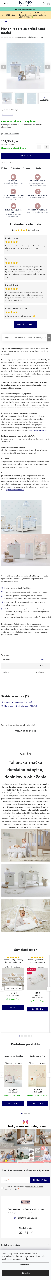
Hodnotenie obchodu (25, 224)
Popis (7, 337)
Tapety (42, 659)
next (49, 989)
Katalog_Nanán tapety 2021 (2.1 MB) (18, 702)
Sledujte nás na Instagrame (26, 1126)
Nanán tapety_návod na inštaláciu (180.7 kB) (21, 706)
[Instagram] (26, 1232)
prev (2, 989)
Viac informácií (7, 115)
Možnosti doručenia (12, 133)
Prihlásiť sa (40, 1180)
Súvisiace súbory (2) (35, 337)
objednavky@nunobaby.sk (38, 430)
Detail (13, 1007)
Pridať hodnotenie (25, 731)
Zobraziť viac (25, 324)
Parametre (19, 337)
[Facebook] (20, 1232)
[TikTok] (31, 1232)
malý (7, 988)
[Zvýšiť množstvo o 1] (46, 147)
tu (27, 1259)
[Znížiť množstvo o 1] (39, 147)
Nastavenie (25, 1264)
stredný (14, 988)
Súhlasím (26, 1273)
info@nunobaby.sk (27, 1217)
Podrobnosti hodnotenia (35, 37)
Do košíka (25, 156)
